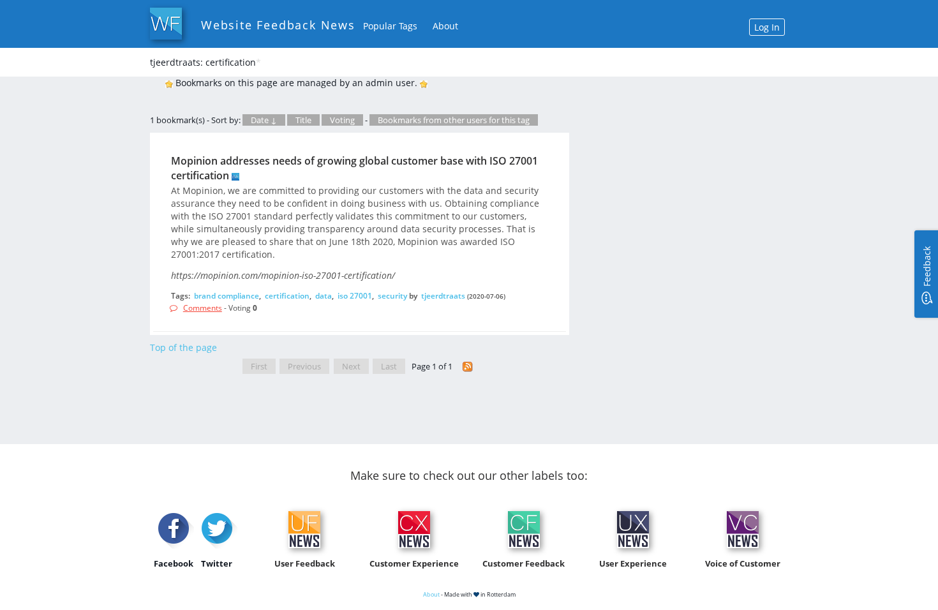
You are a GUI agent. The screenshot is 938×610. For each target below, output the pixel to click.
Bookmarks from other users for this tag (454, 120)
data (323, 295)
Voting (342, 120)
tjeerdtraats (443, 295)
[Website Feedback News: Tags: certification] (467, 367)
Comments (202, 307)
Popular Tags (390, 26)
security (392, 295)
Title (303, 120)
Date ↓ (264, 120)
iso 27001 (355, 295)
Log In (767, 27)
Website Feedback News (278, 25)
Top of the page (183, 347)
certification (287, 295)
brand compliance (226, 295)
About (445, 26)
